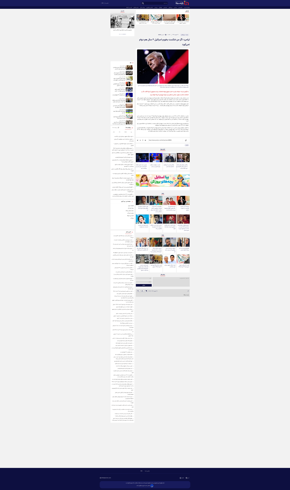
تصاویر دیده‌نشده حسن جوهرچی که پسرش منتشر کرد (170, 250)
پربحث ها (115, 128)
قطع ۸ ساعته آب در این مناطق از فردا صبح (124, 307)
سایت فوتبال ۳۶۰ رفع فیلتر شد (118, 95)
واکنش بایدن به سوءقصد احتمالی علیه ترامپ (169, 165)
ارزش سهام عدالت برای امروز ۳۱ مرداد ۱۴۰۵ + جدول (122, 304)
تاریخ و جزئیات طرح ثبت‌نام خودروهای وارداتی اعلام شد (119, 73)
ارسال (144, 285)
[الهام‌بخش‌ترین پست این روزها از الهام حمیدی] (183, 242)
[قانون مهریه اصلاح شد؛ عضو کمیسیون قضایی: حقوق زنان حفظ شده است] (129, 78)
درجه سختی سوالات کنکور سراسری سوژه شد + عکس (120, 90)
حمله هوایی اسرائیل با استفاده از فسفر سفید (123, 345)
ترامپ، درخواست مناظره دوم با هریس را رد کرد (155, 165)
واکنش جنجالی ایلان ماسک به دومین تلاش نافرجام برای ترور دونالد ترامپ (181, 166)
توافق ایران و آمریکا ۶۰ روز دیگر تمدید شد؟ (122, 30)
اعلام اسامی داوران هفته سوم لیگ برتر (119, 112)
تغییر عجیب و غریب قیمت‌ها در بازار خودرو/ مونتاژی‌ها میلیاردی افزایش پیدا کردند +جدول (142, 267)
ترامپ (187, 145)
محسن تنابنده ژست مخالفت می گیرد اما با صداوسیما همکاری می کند (156, 227)
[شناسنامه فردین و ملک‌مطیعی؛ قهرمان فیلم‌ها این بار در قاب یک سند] (169, 200)
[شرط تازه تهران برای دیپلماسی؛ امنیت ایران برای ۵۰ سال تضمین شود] (129, 67)
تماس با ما (106, 3)
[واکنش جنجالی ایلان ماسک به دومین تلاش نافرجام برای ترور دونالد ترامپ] (183, 157)
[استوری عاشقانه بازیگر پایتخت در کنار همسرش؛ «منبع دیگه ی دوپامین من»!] (155, 242)
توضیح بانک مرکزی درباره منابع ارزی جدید (124, 340)
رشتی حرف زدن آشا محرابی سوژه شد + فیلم (124, 313)
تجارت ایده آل (130, 213)
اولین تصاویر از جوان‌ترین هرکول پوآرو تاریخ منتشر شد (143, 208)
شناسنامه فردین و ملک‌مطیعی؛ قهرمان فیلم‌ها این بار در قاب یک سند (169, 208)
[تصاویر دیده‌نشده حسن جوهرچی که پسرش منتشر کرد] (169, 242)
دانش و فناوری (149, 7)
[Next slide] (132, 21)
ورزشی (156, 7)
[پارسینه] (181, 3)
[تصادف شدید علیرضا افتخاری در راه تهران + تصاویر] (182, 17)
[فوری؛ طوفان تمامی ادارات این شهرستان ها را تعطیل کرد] (169, 17)
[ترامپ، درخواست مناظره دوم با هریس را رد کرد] (155, 157)
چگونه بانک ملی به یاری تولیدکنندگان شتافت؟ (123, 416)
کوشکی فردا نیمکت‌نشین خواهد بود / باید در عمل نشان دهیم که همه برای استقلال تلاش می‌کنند (118, 101)
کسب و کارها (129, 7)
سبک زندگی (142, 7)
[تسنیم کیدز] (163, 181)
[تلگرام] (140, 140)
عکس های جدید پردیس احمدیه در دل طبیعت (143, 226)
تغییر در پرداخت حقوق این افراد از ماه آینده (124, 366)
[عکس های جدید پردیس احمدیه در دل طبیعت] (142, 219)
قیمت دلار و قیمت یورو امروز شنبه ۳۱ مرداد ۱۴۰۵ (156, 22)
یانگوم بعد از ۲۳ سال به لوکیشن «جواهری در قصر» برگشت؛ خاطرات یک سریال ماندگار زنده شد (156, 209)
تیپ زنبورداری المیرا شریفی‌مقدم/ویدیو (124, 157)
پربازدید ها (128, 127)
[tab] (125, 34)
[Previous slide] (112, 21)
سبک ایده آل (131, 208)
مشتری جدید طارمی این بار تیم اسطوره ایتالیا (124, 343)
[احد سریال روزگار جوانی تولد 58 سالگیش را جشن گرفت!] (142, 242)
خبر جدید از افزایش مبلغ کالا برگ (126, 323)
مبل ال (132, 218)
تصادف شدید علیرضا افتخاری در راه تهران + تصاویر (183, 22)
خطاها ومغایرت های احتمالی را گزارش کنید (124, 293)
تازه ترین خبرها (130, 216)
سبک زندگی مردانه (130, 211)
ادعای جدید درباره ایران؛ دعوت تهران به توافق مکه (122, 252)
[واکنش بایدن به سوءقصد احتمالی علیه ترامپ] (169, 157)
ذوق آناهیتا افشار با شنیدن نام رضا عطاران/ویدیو (123, 361)
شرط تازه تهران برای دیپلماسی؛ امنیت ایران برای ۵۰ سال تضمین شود (119, 68)
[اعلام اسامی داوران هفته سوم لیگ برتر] (129, 111)
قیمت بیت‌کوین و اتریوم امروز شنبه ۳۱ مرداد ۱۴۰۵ (122, 291)
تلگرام (183, 478)
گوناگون (187, 11)
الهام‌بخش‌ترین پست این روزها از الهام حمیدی (184, 249)
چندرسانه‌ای (136, 7)
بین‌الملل (171, 7)
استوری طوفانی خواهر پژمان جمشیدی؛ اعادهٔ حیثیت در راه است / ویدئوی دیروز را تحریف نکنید (183, 227)
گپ (188, 478)
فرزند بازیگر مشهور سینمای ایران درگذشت (170, 266)
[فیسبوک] (143, 140)
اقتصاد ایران (131, 206)
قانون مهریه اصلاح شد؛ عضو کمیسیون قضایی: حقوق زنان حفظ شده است (119, 79)
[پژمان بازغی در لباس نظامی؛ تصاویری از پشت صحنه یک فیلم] (169, 219)
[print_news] (145, 140)
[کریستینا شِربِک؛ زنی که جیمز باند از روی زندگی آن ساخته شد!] (129, 122)
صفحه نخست (187, 7)
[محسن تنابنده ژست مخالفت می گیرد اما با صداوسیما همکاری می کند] (155, 219)
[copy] (186, 140)
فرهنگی (160, 7)
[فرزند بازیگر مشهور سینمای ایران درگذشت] (169, 259)
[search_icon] (143, 3)
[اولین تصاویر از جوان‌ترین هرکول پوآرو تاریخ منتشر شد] (142, 200)
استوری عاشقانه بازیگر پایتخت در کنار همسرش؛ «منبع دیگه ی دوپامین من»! (156, 250)
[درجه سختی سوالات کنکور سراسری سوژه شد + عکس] (129, 89)
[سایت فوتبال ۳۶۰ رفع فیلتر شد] (129, 95)
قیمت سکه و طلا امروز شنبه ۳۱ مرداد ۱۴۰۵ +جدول (143, 22)
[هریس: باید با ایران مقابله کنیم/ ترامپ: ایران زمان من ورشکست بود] (142, 157)
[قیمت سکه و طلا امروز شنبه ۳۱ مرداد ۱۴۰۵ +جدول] (142, 17)
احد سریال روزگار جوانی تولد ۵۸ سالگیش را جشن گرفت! (142, 249)
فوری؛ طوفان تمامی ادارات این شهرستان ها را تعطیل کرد (169, 22)
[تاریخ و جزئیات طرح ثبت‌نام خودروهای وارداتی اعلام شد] (129, 73)
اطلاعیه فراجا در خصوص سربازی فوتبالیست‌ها (123, 354)
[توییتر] (138, 140)
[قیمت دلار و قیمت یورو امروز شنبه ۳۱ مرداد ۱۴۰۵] (156, 17)
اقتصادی (181, 7)
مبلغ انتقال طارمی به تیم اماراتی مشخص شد (124, 272)
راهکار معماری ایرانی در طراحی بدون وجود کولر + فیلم (122, 321)
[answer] (146, 291)
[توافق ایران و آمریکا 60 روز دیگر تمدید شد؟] (122, 20)
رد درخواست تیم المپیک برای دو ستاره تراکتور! (123, 363)
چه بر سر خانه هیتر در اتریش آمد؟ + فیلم (124, 318)
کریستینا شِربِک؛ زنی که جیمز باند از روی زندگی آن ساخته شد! (118, 123)
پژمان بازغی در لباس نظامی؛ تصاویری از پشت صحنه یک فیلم (169, 227)
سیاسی (175, 7)
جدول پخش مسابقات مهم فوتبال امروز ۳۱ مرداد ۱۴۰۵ (122, 381)
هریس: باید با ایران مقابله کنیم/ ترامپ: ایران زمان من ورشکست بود (141, 166)
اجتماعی (165, 7)
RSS (102, 3)
